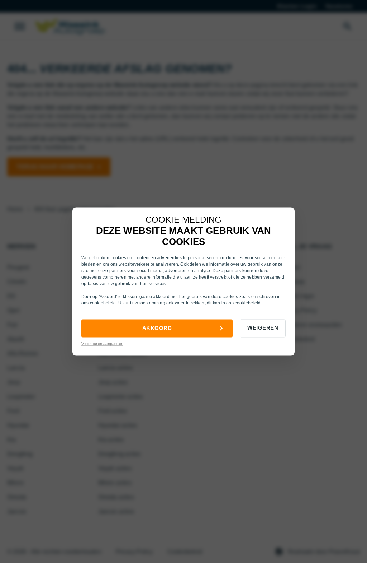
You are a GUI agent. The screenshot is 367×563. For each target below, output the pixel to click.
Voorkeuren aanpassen (102, 343)
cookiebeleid (103, 303)
